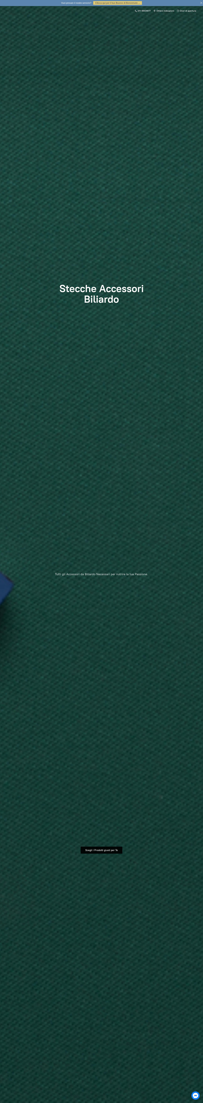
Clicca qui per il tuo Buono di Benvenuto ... (117, 3)
